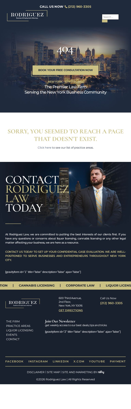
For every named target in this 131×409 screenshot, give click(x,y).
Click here (44, 147)
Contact (12, 339)
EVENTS (11, 334)
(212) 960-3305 (79, 6)
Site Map (53, 357)
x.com (79, 346)
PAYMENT (118, 346)
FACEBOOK (14, 346)
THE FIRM (13, 321)
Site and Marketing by (79, 357)
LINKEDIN (61, 346)
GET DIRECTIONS (71, 310)
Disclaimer (36, 357)
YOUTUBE (97, 346)
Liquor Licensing (19, 330)
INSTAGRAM (38, 346)
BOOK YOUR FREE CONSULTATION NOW (65, 70)
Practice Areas (18, 326)
